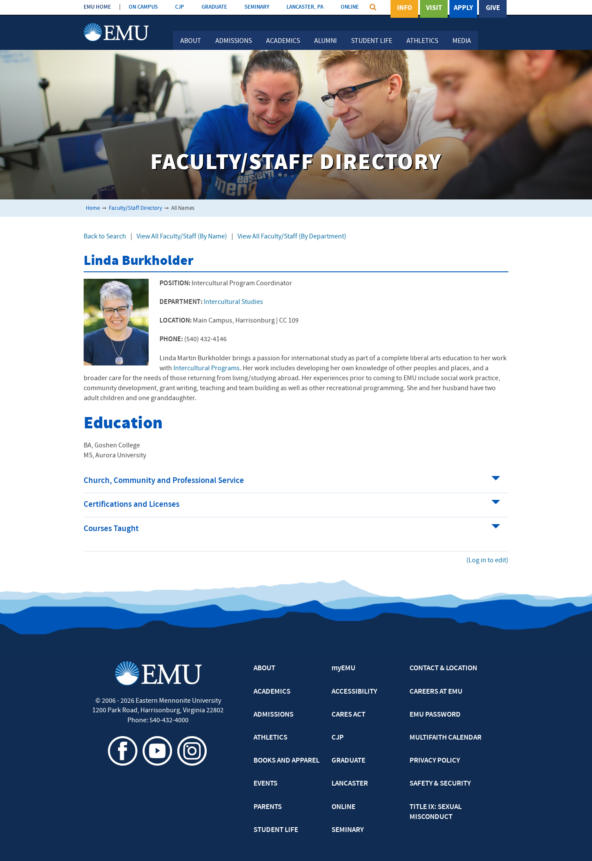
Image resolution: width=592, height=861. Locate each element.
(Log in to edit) (487, 560)
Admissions (233, 41)
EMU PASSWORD (435, 715)
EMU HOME (97, 7)
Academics (283, 41)
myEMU (343, 668)
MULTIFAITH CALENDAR (445, 738)
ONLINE (350, 7)
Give (493, 8)
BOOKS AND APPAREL (286, 761)
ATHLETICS (270, 738)
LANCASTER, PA (304, 7)
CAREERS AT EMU (436, 692)
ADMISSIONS (273, 715)
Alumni (325, 41)
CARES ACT (348, 715)
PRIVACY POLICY (435, 761)
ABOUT (264, 668)
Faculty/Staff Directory (135, 208)
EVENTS (265, 784)
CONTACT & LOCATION (443, 668)
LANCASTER (350, 784)
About (190, 41)
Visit (434, 8)
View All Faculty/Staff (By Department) (291, 236)
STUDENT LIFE (276, 830)
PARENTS (268, 807)
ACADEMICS (272, 692)
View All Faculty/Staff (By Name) (182, 236)
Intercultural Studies (233, 302)
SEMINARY (256, 7)
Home (93, 208)
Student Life (371, 41)
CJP (179, 7)
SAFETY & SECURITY (440, 784)
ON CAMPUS (143, 7)
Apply (463, 8)
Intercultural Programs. (207, 368)
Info (404, 8)
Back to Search (105, 236)
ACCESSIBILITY (354, 692)
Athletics (422, 41)
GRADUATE (214, 7)
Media (461, 41)
